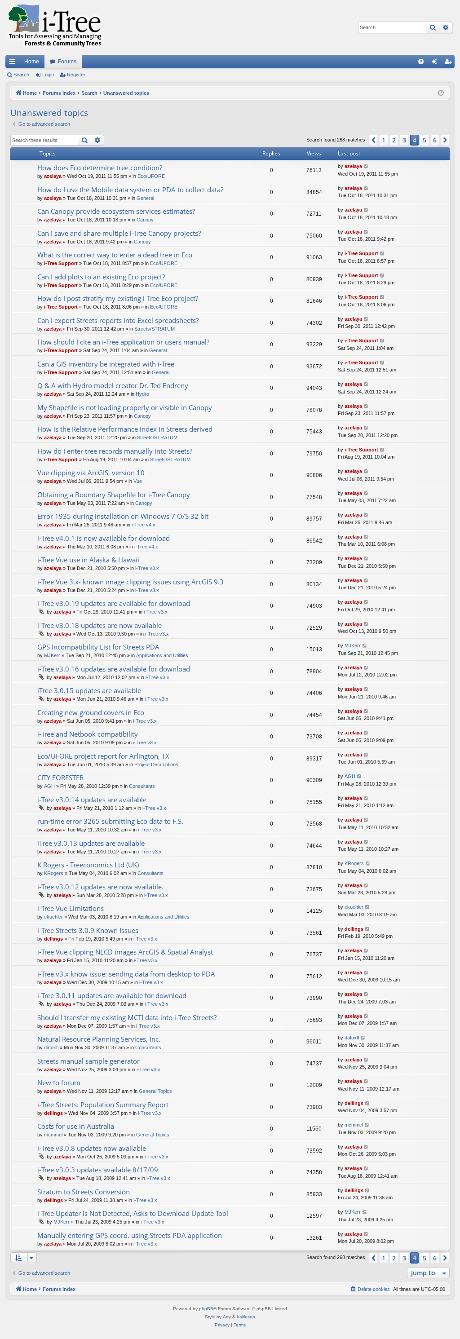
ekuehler (53, 916)
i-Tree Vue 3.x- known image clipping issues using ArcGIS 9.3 (130, 581)
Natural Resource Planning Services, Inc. (98, 1038)
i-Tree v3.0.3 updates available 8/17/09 (97, 1169)
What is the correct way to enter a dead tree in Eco (114, 254)
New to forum (58, 1082)
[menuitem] (421, 61)
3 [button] (404, 140)
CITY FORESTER (60, 777)
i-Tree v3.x (147, 568)
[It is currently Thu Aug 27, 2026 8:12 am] (441, 93)
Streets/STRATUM (154, 328)
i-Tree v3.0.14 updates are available (91, 799)
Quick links (14, 63)
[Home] (54, 27)
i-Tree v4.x (143, 524)
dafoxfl (51, 1047)
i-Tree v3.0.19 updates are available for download (113, 603)
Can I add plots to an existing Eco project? (101, 276)
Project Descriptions (156, 764)
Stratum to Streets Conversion (83, 1191)
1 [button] (383, 140)
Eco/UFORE (151, 176)
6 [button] (435, 140)
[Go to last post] (366, 166)
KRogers (53, 873)
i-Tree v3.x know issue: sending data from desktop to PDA (126, 973)
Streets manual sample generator (88, 1060)
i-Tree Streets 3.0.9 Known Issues (87, 930)
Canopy (145, 219)
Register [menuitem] (450, 63)
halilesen (246, 1316)
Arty (227, 1316)
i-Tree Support (61, 263)
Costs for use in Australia (75, 1126)
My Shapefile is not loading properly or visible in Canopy (124, 407)
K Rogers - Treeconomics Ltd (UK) (88, 864)
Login (48, 74)
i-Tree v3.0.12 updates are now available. (100, 886)
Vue (137, 481)
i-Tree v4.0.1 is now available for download (103, 538)
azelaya (53, 176)
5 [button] (424, 140)
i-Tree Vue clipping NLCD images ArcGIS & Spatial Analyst (125, 951)
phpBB (206, 1308)
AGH (49, 786)
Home (31, 61)
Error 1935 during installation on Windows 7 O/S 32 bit (122, 516)
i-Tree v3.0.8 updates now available (91, 1148)
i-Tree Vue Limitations (70, 908)
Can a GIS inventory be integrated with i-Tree (105, 363)
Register (76, 74)
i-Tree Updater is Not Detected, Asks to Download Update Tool (132, 1213)
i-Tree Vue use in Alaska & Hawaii (88, 559)
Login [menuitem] (436, 63)
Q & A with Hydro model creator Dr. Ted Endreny (112, 385)
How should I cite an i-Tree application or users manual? (123, 341)
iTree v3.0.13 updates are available (91, 843)
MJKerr (52, 655)
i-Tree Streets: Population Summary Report (102, 1104)
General (145, 198)
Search (21, 74)
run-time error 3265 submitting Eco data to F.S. (110, 821)
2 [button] (394, 140)
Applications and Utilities (162, 655)
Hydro (142, 394)
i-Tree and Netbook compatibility (87, 733)
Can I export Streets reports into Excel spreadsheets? (118, 320)
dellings (53, 938)
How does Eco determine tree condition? (99, 167)
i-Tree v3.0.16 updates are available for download (113, 668)
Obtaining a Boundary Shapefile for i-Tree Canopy (113, 494)
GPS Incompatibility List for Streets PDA (98, 646)
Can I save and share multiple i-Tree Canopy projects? (119, 233)
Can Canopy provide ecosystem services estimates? (116, 211)
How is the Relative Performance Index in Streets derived (124, 428)
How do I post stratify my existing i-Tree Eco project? (117, 298)
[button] (373, 140)
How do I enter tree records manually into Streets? (114, 450)
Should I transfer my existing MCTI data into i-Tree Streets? (127, 1017)
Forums (67, 61)
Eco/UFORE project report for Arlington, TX (103, 755)
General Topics (155, 1091)
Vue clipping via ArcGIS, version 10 (91, 472)
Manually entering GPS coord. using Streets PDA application (129, 1235)
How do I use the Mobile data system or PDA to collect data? (130, 189)
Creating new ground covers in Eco (90, 712)
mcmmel (53, 1134)
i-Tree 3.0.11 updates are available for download (111, 995)
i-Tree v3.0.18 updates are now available (99, 625)
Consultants (142, 786)
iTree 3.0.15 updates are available (89, 690)
